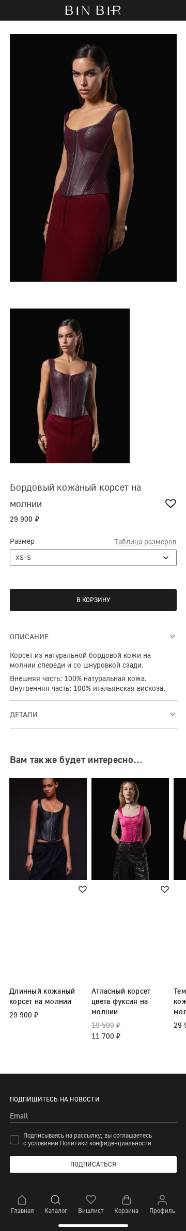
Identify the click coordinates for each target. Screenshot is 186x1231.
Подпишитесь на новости (55, 1099)
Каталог (55, 1210)
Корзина (126, 1210)
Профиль (162, 1210)
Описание (29, 636)
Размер (22, 541)
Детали (24, 714)
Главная (22, 1210)
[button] (172, 503)
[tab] (94, 636)
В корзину (93, 600)
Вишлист (91, 1210)
